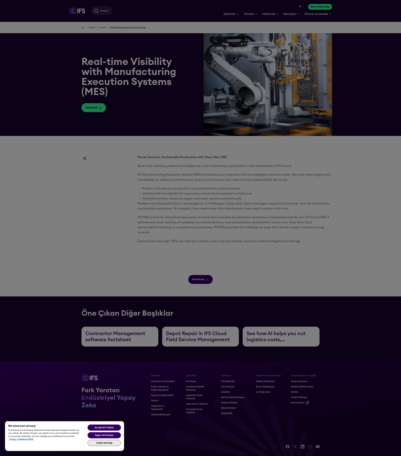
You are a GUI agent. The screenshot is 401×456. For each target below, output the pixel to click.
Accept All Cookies (104, 427)
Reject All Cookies (104, 435)
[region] (64, 436)
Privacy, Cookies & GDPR (21, 439)
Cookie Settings (104, 442)
